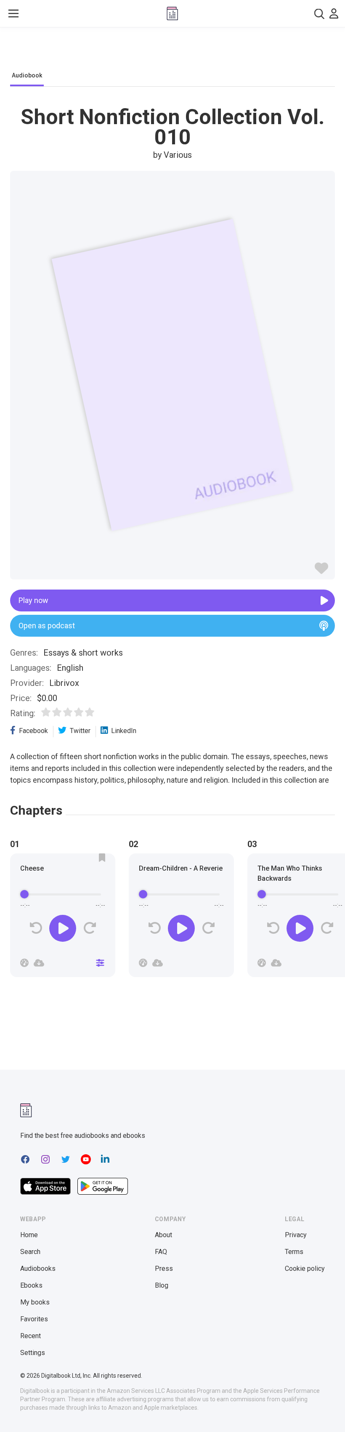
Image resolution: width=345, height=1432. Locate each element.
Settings (32, 1353)
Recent (30, 1336)
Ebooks (31, 1285)
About (163, 1235)
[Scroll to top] (323, 1410)
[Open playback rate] (24, 963)
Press (164, 1269)
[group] (62, 917)
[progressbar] (62, 894)
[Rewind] (36, 928)
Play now (33, 600)
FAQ (161, 1252)
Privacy (296, 1235)
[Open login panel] (333, 13)
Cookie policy (305, 1269)
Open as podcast (47, 625)
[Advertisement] (172, 51)
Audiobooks (38, 1269)
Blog (161, 1285)
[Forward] (89, 928)
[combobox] (319, 14)
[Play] (63, 928)
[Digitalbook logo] (172, 13)
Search (30, 1252)
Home (29, 1235)
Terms (294, 1252)
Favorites (34, 1319)
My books (35, 1302)
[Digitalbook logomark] (26, 1110)
